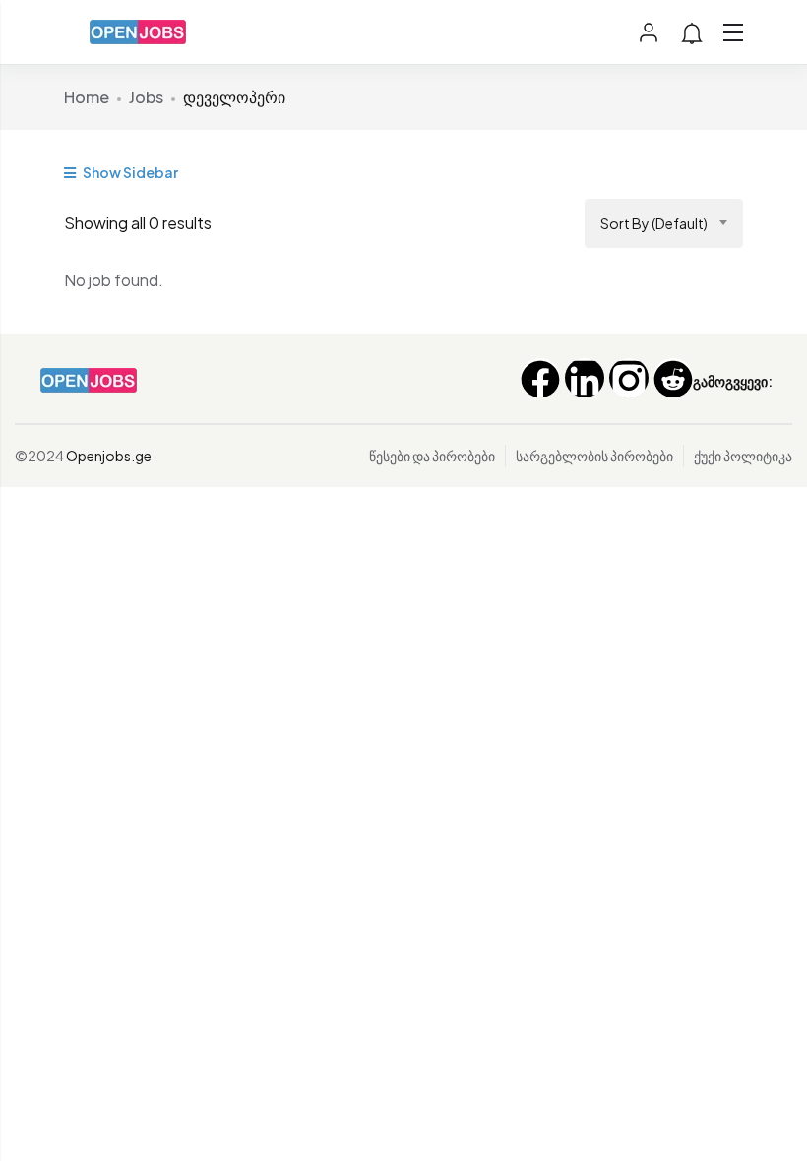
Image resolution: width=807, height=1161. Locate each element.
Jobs (146, 97)
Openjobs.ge (109, 455)
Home (86, 97)
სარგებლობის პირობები (594, 455)
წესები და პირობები (432, 455)
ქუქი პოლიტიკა (743, 455)
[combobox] (664, 223)
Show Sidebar (129, 172)
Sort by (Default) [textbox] (654, 223)
